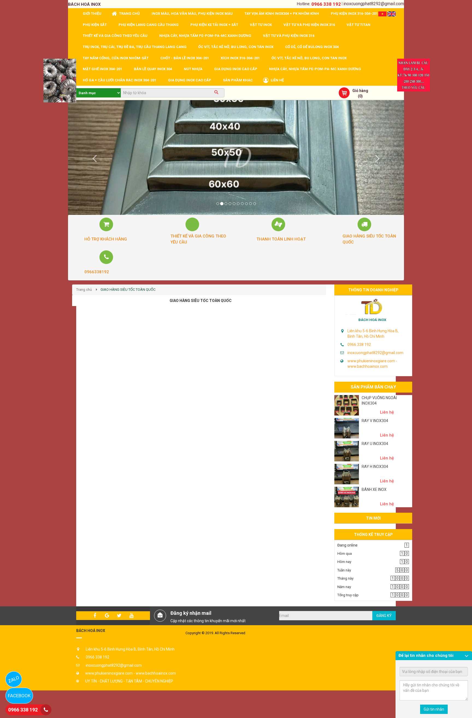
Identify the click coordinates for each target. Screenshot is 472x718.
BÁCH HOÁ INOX (372, 320)
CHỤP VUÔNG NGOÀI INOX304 (379, 400)
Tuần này (344, 570)
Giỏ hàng (360, 90)
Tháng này (345, 578)
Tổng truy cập (348, 595)
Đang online (347, 545)
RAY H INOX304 (375, 466)
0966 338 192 (326, 4)
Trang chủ (84, 289)
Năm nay (344, 587)
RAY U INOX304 (375, 443)
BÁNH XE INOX (374, 489)
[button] (93, 157)
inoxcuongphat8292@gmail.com (373, 3)
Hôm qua (344, 553)
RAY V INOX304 (375, 421)
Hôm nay (344, 562)
